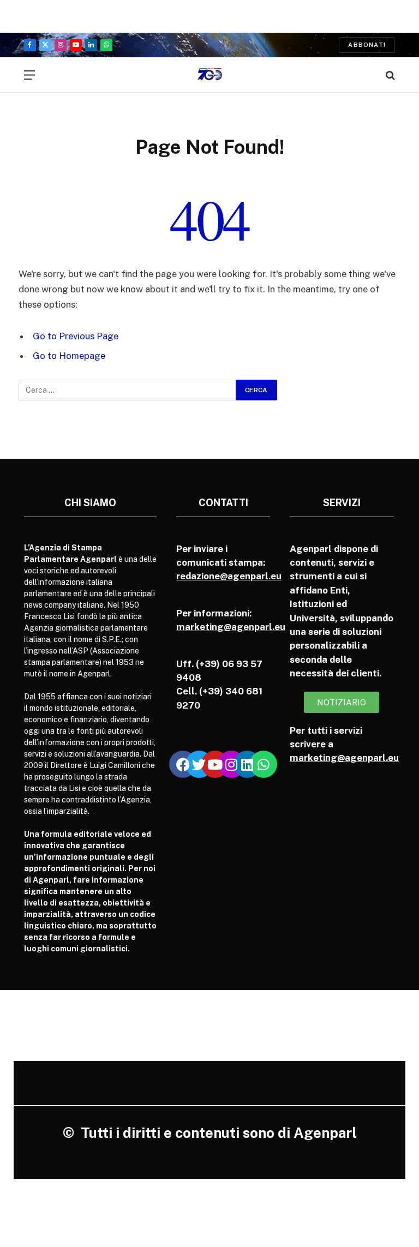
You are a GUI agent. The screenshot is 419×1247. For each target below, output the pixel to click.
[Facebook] (182, 764)
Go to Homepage (69, 355)
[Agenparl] (209, 75)
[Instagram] (231, 764)
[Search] (389, 75)
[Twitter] (199, 764)
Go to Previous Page (75, 336)
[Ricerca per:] (128, 390)
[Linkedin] (247, 764)
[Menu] (29, 75)
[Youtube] (215, 764)
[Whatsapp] (263, 764)
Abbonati (367, 44)
